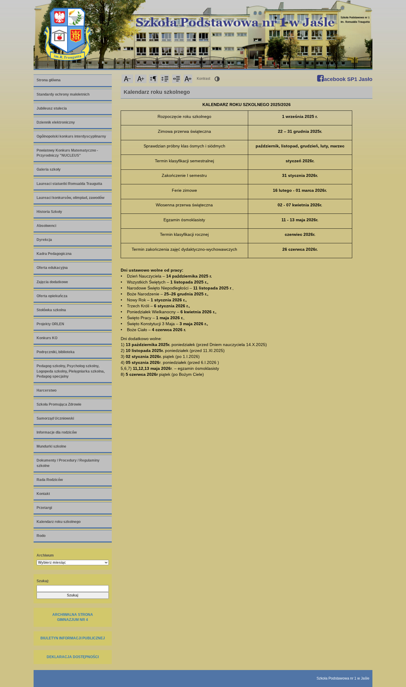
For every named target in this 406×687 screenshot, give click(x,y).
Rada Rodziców (50, 480)
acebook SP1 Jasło (347, 79)
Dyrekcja (44, 240)
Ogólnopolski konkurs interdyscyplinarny (71, 136)
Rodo (41, 536)
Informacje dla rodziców (57, 432)
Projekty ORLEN (50, 324)
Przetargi (44, 508)
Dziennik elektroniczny (56, 122)
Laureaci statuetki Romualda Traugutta (69, 184)
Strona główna (49, 80)
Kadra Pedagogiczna (54, 254)
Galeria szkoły (49, 169)
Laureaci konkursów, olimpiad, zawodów (70, 198)
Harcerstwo (46, 390)
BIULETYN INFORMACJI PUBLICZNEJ (72, 638)
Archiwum (45, 555)
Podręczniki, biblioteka (56, 352)
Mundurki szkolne (51, 446)
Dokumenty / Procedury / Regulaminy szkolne (68, 463)
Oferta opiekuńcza (52, 296)
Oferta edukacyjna (52, 268)
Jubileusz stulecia (52, 108)
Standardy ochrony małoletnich (63, 94)
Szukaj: (43, 581)
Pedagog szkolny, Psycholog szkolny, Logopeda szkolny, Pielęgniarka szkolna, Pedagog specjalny (71, 371)
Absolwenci (46, 226)
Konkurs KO (47, 338)
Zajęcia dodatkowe (52, 282)
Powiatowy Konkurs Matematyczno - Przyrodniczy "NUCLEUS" (67, 153)
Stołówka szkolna (51, 310)
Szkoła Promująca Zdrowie (59, 404)
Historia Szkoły (49, 212)
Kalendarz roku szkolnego (59, 522)
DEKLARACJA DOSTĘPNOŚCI (73, 657)
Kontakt (43, 494)
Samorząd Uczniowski (55, 418)
